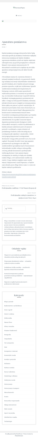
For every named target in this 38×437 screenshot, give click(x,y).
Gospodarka (8, 339)
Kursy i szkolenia (9, 372)
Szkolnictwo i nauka (10, 417)
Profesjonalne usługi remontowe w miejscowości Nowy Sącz (23, 195)
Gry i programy (9, 343)
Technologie (8, 421)
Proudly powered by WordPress (13, 434)
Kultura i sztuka (9, 367)
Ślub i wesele (8, 409)
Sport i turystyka (9, 413)
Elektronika (8, 318)
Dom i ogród (8, 310)
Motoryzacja (8, 384)
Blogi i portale (8, 301)
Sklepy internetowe (10, 405)
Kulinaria (7, 363)
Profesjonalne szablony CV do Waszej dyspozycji (19, 187)
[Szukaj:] (15, 208)
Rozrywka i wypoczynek (11, 401)
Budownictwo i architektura (13, 306)
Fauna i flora (8, 322)
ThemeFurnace (19, 435)
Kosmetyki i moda (10, 355)
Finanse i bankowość (10, 330)
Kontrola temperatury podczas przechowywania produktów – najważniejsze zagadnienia (18, 276)
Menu (20, 15)
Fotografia (7, 334)
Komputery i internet (11, 351)
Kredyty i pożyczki (10, 359)
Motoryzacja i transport (11, 388)
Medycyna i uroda (9, 380)
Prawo (6, 396)
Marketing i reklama (10, 376)
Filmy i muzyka (9, 326)
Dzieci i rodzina (9, 314)
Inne (4, 47)
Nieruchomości (9, 392)
